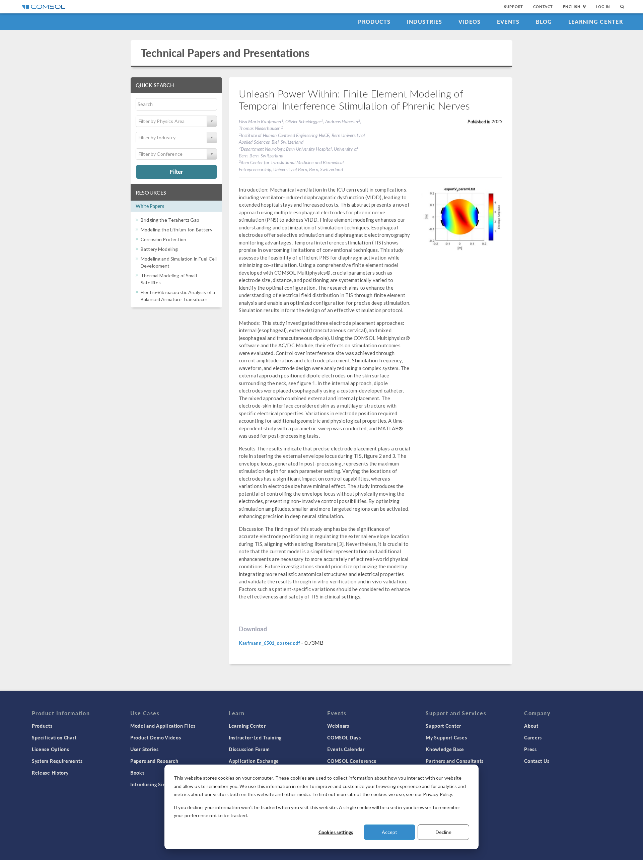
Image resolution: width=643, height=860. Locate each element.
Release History (50, 772)
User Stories (144, 749)
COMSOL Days (344, 737)
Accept (389, 832)
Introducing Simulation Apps (163, 784)
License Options (50, 749)
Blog (544, 21)
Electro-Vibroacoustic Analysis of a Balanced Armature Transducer (178, 295)
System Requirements (57, 761)
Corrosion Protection (163, 239)
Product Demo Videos (155, 737)
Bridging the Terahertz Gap (170, 220)
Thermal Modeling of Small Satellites (169, 279)
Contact (543, 6)
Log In (603, 6)
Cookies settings (335, 832)
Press (530, 749)
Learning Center (595, 21)
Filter (176, 171)
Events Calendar (346, 749)
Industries (424, 21)
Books (137, 772)
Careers (533, 737)
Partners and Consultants (455, 761)
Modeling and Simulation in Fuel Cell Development (179, 262)
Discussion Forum (249, 749)
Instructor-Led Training (255, 737)
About (531, 725)
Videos (469, 21)
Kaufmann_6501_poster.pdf (269, 643)
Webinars (338, 725)
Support (513, 6)
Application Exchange (254, 761)
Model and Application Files (163, 725)
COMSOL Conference (352, 761)
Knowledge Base (445, 749)
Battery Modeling (159, 249)
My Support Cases (446, 737)
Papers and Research (154, 761)
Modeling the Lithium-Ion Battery (176, 229)
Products (374, 21)
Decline (443, 832)
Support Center (443, 725)
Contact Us (536, 761)
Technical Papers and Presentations (225, 53)
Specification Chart (54, 737)
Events (508, 21)
